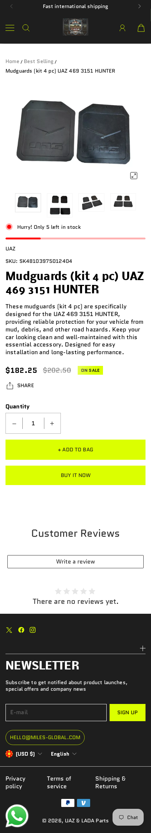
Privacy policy (15, 782)
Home (12, 61)
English (60, 754)
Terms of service (59, 782)
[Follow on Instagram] (33, 630)
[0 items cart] (141, 27)
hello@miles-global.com (45, 737)
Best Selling (39, 61)
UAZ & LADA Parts (87, 820)
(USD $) (25, 753)
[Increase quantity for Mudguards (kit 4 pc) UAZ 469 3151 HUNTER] (52, 423)
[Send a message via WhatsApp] (17, 816)
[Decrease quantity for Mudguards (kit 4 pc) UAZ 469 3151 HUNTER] (14, 423)
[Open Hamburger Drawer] (9, 27)
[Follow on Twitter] (9, 630)
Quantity (17, 406)
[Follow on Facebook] (21, 630)
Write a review (75, 561)
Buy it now (76, 475)
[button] (11, 6)
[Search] (26, 27)
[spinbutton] (33, 423)
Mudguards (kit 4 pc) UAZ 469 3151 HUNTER (60, 70)
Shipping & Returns (110, 782)
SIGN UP (127, 712)
